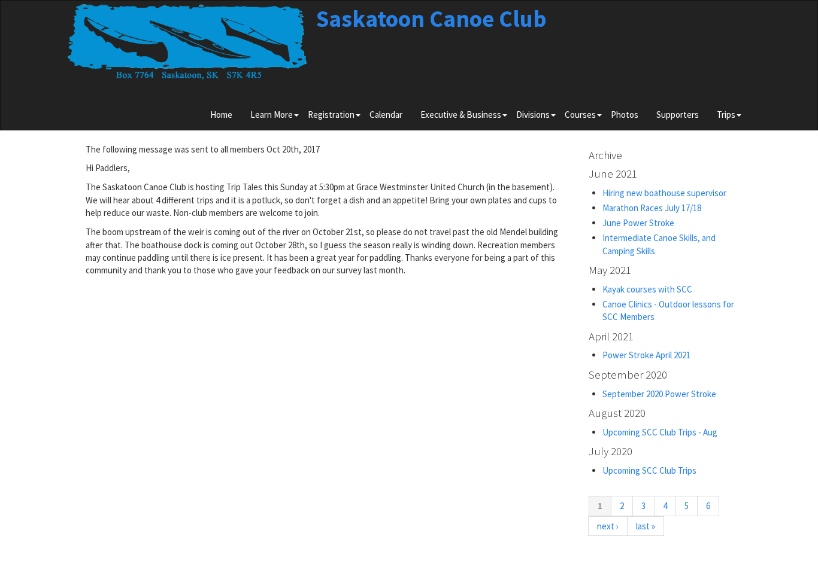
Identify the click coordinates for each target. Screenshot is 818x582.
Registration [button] (331, 114)
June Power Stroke (638, 222)
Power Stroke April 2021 (646, 355)
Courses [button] (580, 114)
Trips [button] (726, 114)
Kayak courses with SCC (647, 289)
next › (608, 526)
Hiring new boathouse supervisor (664, 193)
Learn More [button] (271, 114)
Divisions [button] (533, 114)
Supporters (677, 114)
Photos (624, 114)
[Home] (187, 46)
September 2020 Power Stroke (659, 394)
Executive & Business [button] (460, 114)
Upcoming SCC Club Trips (649, 470)
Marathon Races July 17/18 (651, 208)
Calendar (385, 114)
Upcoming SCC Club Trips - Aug (659, 432)
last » (645, 526)
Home (221, 114)
